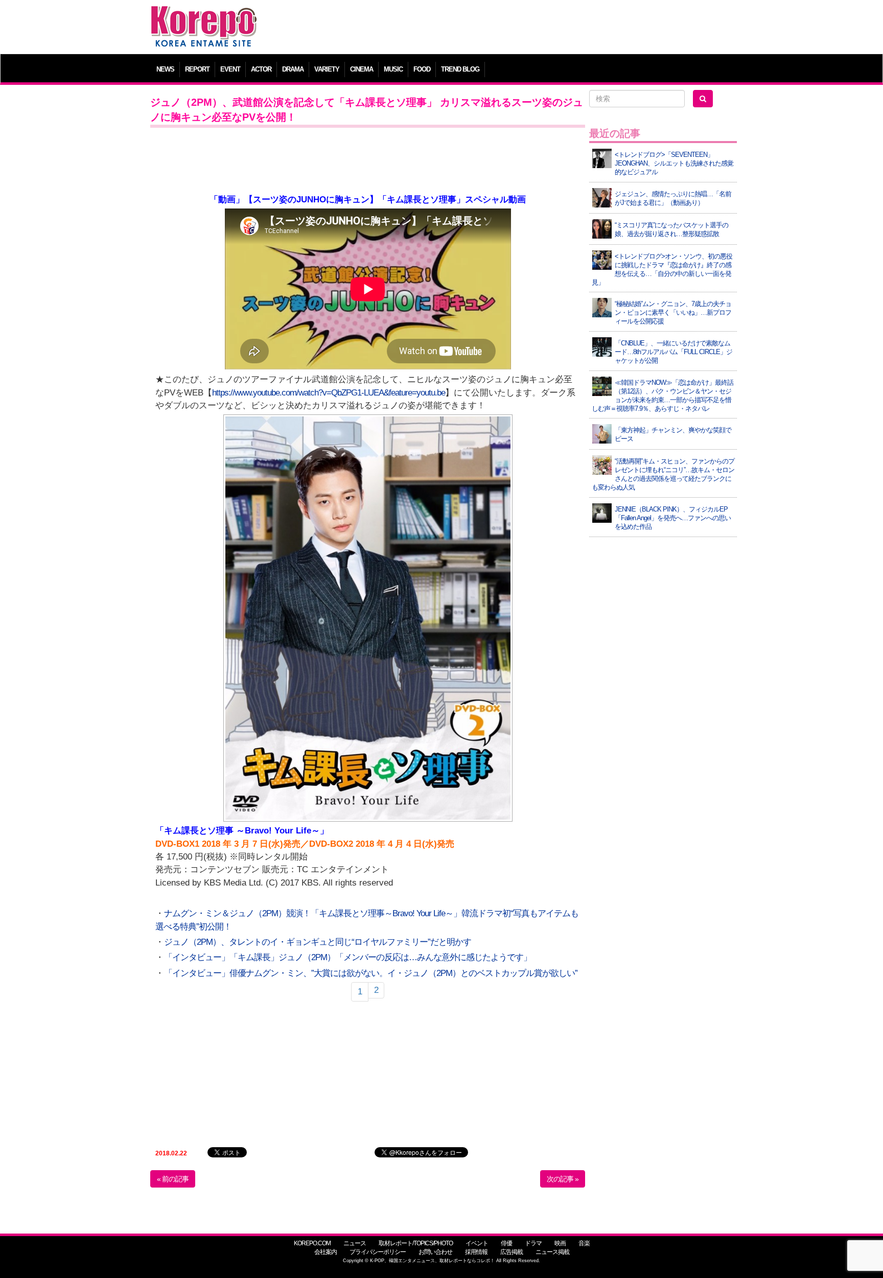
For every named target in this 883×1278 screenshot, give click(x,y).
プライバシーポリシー (378, 1252)
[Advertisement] (515, 28)
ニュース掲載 (552, 1252)
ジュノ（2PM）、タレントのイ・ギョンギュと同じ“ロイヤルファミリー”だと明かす (317, 942)
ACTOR (261, 69)
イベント (477, 1243)
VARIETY (326, 69)
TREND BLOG (460, 69)
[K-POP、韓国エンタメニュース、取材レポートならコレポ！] (204, 15)
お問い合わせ (435, 1252)
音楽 (584, 1243)
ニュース (354, 1243)
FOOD (421, 69)
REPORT (197, 69)
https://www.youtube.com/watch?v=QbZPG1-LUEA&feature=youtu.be (328, 393)
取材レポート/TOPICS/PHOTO (416, 1243)
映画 (560, 1243)
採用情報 (476, 1252)
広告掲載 (511, 1252)
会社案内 (325, 1252)
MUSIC (393, 69)
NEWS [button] (165, 69)
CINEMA (361, 69)
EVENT (230, 69)
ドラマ (533, 1243)
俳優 (506, 1243)
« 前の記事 (173, 1179)
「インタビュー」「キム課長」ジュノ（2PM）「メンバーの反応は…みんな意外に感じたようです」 (347, 957)
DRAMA (293, 69)
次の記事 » (562, 1179)
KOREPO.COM (312, 1243)
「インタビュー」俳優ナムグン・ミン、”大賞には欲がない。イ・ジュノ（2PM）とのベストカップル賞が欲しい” (370, 973)
